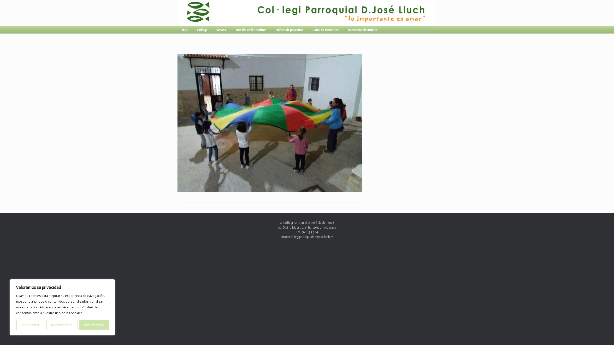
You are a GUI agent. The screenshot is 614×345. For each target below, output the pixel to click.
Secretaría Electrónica (363, 30)
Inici (185, 30)
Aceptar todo (94, 325)
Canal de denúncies (325, 30)
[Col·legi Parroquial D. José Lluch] (178, 13)
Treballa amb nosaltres (250, 30)
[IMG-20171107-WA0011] (269, 190)
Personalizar (30, 325)
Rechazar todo (62, 325)
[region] (62, 307)
